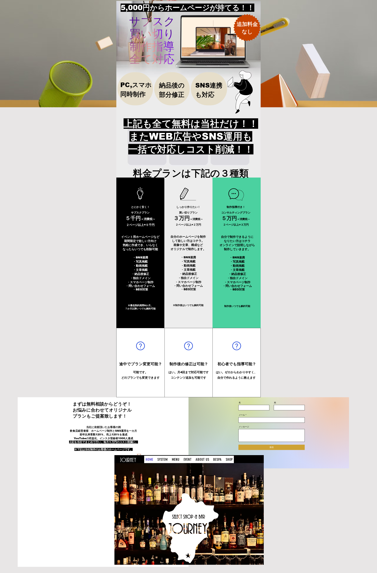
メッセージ (244, 427)
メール (242, 415)
